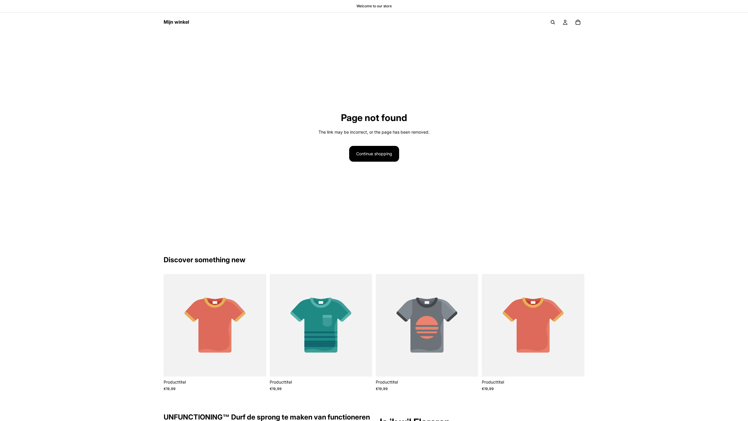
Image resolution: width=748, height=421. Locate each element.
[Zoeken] (552, 22)
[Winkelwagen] (578, 22)
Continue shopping (374, 153)
